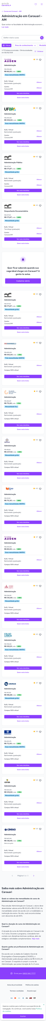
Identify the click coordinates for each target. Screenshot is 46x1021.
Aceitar (23, 1016)
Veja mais (35, 939)
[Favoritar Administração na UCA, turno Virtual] (40, 440)
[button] (23, 37)
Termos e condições (17, 991)
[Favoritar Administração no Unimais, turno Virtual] (40, 683)
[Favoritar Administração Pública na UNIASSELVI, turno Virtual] (40, 157)
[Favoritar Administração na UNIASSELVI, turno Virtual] (40, 294)
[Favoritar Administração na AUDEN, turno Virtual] (40, 60)
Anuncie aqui (31, 991)
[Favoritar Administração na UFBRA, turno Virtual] (40, 108)
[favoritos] (35, 4)
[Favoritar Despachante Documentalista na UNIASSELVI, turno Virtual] (40, 205)
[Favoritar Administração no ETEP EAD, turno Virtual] (40, 489)
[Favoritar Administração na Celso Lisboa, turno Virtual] (40, 634)
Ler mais (5, 27)
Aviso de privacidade (14, 985)
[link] (10, 60)
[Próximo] (33, 875)
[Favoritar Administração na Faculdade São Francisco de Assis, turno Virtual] (40, 391)
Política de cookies (32, 985)
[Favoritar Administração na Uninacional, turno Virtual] (40, 732)
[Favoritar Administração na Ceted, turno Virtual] (40, 780)
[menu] (41, 4)
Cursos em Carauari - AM (12, 11)
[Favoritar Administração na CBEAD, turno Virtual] (40, 829)
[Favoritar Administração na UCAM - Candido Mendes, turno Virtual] (40, 586)
